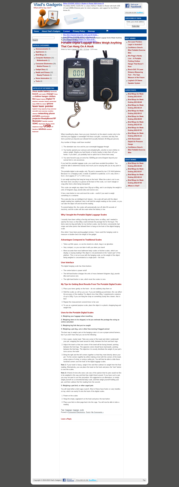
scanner (50, 121)
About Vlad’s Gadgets (51, 31)
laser (35, 106)
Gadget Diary (40, 69)
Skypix (48, 123)
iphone (50, 104)
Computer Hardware (43, 58)
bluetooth (53, 91)
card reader (42, 94)
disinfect (35, 101)
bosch (35, 94)
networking (43, 113)
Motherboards (42, 60)
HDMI (37, 104)
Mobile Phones (42, 66)
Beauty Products (43, 75)
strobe (52, 123)
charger (50, 94)
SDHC (35, 123)
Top (144, 480)
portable (36, 116)
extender (41, 101)
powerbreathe (45, 116)
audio (40, 91)
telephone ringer (37, 126)
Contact (66, 31)
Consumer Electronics (44, 64)
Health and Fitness (43, 72)
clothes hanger (41, 96)
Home (36, 31)
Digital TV (50, 99)
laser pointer (46, 106)
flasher (47, 101)
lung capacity (42, 109)
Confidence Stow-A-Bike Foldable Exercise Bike (136, 50)
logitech (35, 109)
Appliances (40, 52)
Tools (38, 81)
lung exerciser (51, 109)
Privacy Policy (79, 31)
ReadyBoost (47, 118)
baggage (68, 410)
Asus (34, 91)
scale (82, 410)
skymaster (42, 123)
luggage (76, 410)
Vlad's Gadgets (48, 4)
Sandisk (44, 121)
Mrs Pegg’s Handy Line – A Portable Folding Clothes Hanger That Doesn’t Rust (135, 61)
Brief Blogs (40, 55)
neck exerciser (42, 111)
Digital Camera (41, 99)
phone (52, 113)
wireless (42, 129)
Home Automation (42, 78)
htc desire (43, 104)
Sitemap (91, 31)
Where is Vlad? (133, 186)
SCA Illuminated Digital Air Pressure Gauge (135, 141)
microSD (35, 111)
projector (36, 118)
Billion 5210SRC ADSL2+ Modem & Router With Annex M (83, 3)
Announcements (42, 49)
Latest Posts (65, 37)
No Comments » (97, 412)
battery (46, 91)
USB (47, 126)
